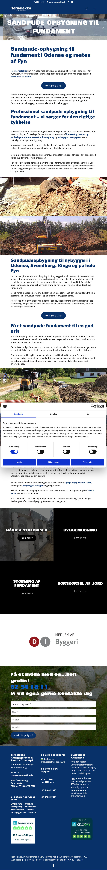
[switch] (40, 452)
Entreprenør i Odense (22, 803)
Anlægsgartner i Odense (23, 812)
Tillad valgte (53, 462)
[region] (53, 640)
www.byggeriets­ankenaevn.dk (79, 788)
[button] (4, 27)
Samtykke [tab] (18, 414)
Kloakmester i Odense (22, 809)
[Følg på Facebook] (53, 865)
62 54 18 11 (40, 2)
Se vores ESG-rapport (50, 770)
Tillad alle (87, 462)
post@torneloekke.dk (22, 775)
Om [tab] (88, 414)
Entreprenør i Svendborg (23, 806)
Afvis (19, 462)
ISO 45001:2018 (48, 797)
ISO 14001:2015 (48, 790)
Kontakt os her (53, 85)
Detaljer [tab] (53, 414)
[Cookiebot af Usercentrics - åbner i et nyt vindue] (92, 406)
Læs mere (27, 538)
